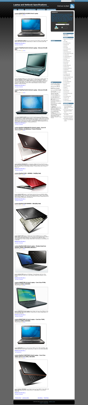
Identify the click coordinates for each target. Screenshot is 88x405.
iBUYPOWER (66, 75)
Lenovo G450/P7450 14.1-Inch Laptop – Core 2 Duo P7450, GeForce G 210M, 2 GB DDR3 (30, 283)
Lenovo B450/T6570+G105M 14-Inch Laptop (26, 13)
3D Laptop (57, 83)
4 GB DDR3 (56, 84)
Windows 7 (53, 116)
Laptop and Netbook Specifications (30, 5)
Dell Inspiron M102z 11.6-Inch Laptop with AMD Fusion (68, 110)
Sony (65, 94)
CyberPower (66, 57)
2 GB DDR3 (53, 83)
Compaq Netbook (67, 56)
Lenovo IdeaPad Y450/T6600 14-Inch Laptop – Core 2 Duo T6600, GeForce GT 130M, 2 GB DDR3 (30, 356)
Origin (65, 87)
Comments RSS (45, 402)
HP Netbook (66, 74)
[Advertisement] (36, 1)
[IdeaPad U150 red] (32, 184)
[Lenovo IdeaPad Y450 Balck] (32, 373)
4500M (52, 98)
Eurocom (65, 62)
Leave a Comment (19, 44)
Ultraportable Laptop (55, 115)
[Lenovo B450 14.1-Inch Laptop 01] (32, 27)
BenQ (65, 50)
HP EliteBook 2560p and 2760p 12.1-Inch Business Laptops (68, 119)
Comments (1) (18, 352)
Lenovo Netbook (67, 81)
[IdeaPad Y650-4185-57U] (32, 147)
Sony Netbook (66, 96)
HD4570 (54, 108)
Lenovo (24, 14)
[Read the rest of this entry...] (20, 43)
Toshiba (65, 99)
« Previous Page (18, 397)
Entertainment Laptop (56, 103)
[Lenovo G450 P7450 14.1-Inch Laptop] (32, 298)
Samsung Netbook (67, 93)
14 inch (53, 92)
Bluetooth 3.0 (57, 99)
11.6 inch (57, 88)
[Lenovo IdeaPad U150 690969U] (32, 220)
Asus (58, 98)
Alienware (66, 44)
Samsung (65, 91)
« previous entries (25, 397)
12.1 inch (53, 90)
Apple (65, 46)
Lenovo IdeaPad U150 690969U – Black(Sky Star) (28, 203)
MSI (64, 84)
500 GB (57, 97)
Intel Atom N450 (58, 108)
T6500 (56, 114)
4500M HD (55, 98)
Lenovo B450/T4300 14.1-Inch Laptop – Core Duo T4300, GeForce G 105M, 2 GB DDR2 (30, 320)
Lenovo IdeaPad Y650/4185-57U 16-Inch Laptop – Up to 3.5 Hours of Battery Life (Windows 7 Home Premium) (30, 128)
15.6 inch (54, 94)
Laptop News (66, 78)
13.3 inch (58, 90)
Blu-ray (53, 99)
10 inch (54, 86)
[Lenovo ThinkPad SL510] (32, 104)
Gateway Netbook (67, 68)
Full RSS (41, 402)
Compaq (65, 54)
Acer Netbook (66, 43)
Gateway (65, 66)
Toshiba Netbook (67, 100)
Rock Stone (66, 90)
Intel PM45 (55, 110)
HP (64, 72)
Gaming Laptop (54, 106)
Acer (65, 41)
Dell (64, 59)
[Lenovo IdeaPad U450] (32, 261)
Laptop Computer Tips (68, 77)
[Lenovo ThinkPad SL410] (32, 64)
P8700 (54, 113)
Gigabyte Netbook (67, 71)
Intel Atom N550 (54, 109)
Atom (60, 98)
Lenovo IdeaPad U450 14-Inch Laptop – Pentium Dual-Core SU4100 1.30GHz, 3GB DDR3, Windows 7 (30, 246)
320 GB (54, 97)
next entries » (40, 397)
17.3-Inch (55, 95)
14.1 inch (58, 92)
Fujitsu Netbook (67, 65)
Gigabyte (65, 69)
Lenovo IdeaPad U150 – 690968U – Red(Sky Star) (28, 173)
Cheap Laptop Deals (67, 53)
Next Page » (46, 397)
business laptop (55, 101)
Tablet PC (59, 114)
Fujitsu (65, 63)
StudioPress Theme (52, 401)
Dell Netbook (66, 60)
